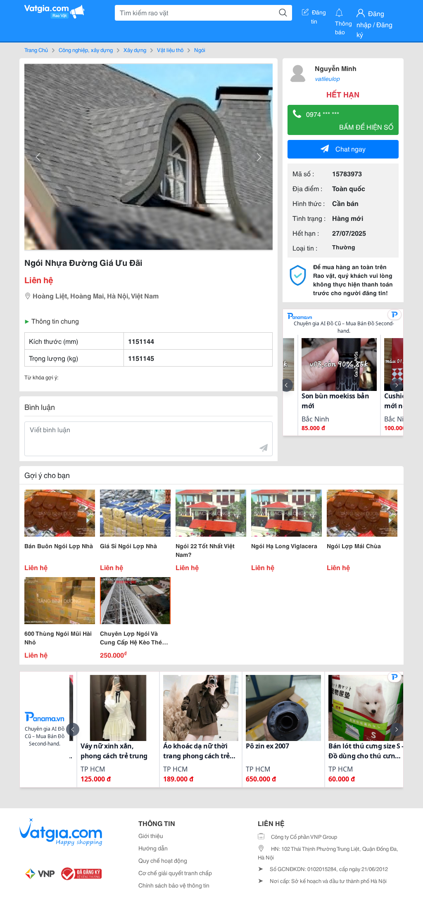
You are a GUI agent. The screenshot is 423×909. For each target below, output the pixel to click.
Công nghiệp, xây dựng (86, 49)
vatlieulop (327, 78)
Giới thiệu (150, 835)
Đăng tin (318, 13)
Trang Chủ (36, 49)
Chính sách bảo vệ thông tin (173, 885)
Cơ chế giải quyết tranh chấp (175, 873)
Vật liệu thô (170, 49)
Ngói (199, 49)
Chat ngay (350, 148)
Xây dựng (135, 49)
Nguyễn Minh (335, 68)
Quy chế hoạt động (162, 860)
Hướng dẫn (153, 848)
